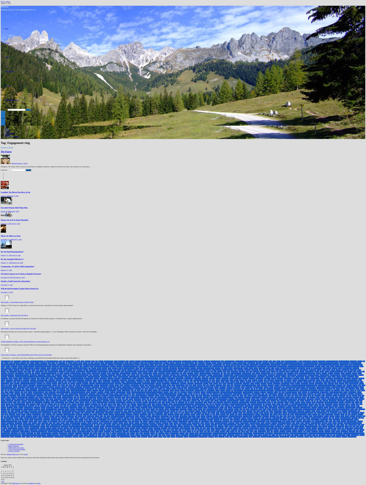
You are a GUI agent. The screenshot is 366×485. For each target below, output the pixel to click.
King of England (262, 402)
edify (344, 385)
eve (143, 389)
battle (37, 370)
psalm (168, 418)
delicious (54, 383)
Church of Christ (167, 377)
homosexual (271, 397)
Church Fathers (144, 377)
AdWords (23, 363)
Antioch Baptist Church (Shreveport (328, 365)
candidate (103, 373)
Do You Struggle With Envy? (12, 259)
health (8, 397)
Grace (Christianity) (141, 395)
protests (132, 418)
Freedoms (257, 392)
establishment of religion (58, 389)
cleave (289, 377)
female (68, 390)
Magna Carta (97, 406)
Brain (215, 371)
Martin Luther (211, 406)
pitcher (218, 414)
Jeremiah (247, 401)
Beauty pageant (68, 370)
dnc (7, 385)
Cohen (10, 378)
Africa (49, 363)
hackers (305, 395)
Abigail (156, 361)
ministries (250, 407)
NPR (254, 411)
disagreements (285, 383)
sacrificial (299, 421)
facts (251, 389)
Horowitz (312, 397)
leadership (33, 404)
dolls (73, 385)
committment (163, 378)
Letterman (133, 404)
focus (2, 392)
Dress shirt (158, 385)
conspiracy (33, 380)
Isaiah (149, 401)
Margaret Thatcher (157, 406)
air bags (70, 363)
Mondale (3, 409)
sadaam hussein (307, 421)
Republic (250, 419)
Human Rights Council (32, 399)
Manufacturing (146, 406)
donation (111, 385)
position (57, 416)
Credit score (8, 382)
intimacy (75, 401)
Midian (205, 407)
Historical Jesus (144, 397)
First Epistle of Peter (293, 390)
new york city (119, 411)
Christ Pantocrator (193, 375)
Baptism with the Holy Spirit (288, 368)
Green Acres (206, 395)
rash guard (354, 418)
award (109, 368)
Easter (224, 385)
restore (330, 419)
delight (60, 383)
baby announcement (149, 368)
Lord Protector (13, 406)
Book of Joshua (71, 371)
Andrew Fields (144, 365)
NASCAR (275, 409)
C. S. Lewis (10, 373)
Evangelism (137, 389)
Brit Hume (263, 371)
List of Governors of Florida (299, 404)
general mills (110, 394)
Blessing (3, 371)
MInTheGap (4, 6)
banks (273, 368)
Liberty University (199, 404)
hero (87, 397)
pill (211, 414)
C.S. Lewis (27, 373)
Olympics (21, 413)
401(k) (78, 361)
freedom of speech (247, 392)
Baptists (308, 368)
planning (257, 414)
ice (116, 399)
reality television (55, 419)
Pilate (202, 414)
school (101, 423)
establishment (33, 389)
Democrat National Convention (104, 383)
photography (159, 414)
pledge (292, 414)
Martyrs (218, 406)
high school (117, 397)
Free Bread (183, 392)
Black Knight (345, 370)
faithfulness (277, 389)
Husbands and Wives (86, 399)
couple (231, 380)
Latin (352, 402)
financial (182, 390)
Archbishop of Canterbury (102, 366)
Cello (285, 373)
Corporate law (178, 380)
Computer (245, 378)
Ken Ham (139, 402)
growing (249, 395)
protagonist (113, 418)
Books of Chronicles (131, 371)
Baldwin (245, 368)
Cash (228, 373)
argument (119, 366)
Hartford (335, 395)
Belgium (110, 370)
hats (350, 395)
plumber (314, 414)
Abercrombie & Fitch (147, 361)
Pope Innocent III (15, 416)
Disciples (297, 383)
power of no (90, 416)
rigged (60, 421)
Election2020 (95, 387)
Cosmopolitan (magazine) (201, 380)
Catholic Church (266, 373)
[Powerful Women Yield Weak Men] (6, 204)
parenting (235, 413)
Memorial (56, 407)
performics (49, 414)
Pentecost (29, 414)
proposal (94, 418)
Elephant (143, 387)
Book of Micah (80, 371)
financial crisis (189, 390)
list (290, 404)
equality (18, 389)
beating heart (54, 370)
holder (168, 397)
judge (66, 402)
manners (139, 406)
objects (313, 411)
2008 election (70, 361)
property (77, 418)
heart (36, 397)
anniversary (209, 365)
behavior (85, 370)
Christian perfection (313, 375)
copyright (171, 380)
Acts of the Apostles (291, 361)
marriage (194, 406)
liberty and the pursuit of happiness (183, 404)
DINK (252, 383)
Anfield (151, 365)
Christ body (183, 375)
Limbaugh (268, 404)
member (43, 407)
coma (38, 378)
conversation (131, 380)
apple (81, 366)
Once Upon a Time (35, 413)
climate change (299, 377)
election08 (51, 387)
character (354, 373)
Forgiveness (52, 392)
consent (3, 380)
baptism (277, 368)
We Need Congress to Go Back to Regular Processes (21, 274)
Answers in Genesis (237, 365)
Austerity (54, 368)
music (204, 409)
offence (323, 411)
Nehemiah (4, 411)
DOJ (66, 385)
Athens (332, 366)
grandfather (150, 395)
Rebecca (75, 419)
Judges (77, 402)
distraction (331, 383)
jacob (176, 401)
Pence (6, 414)
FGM (138, 390)
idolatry (144, 399)
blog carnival (13, 371)
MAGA (86, 406)
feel (58, 390)
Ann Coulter (201, 365)
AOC (350, 365)
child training (104, 375)
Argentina (113, 366)
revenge (30, 421)
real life (26, 419)
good (323, 394)
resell (304, 419)
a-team (116, 361)
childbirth (118, 375)
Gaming (23, 394)
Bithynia (338, 370)
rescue (300, 419)
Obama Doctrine (292, 411)
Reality (31, 419)
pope (8, 416)
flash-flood (337, 390)
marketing (188, 406)
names (248, 409)
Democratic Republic (148, 383)
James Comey (186, 401)
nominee (197, 411)
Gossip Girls (83, 395)
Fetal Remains (126, 390)
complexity (238, 378)
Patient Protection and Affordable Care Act (301, 413)
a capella (100, 361)
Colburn (15, 378)
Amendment (265, 363)
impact (189, 399)
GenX (133, 394)
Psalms (172, 418)
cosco (191, 380)
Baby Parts (165, 368)
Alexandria (136, 363)
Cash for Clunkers (235, 373)
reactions (8, 419)
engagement (248, 387)
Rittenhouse (89, 421)
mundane (190, 409)
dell (69, 383)
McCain (316, 406)
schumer (120, 423)
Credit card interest (352, 380)
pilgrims (207, 414)
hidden (105, 397)
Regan (129, 419)
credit (327, 380)
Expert (216, 389)
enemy (243, 387)
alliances (172, 363)
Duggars (199, 385)
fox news (166, 392)
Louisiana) (43, 406)
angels (156, 365)
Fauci (2, 390)
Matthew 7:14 (282, 406)
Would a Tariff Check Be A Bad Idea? (15, 281)
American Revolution (75, 365)
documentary (32, 385)
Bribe (247, 371)
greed (197, 395)
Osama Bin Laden (126, 413)
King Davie (227, 402)
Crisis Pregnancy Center (37, 382)
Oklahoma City (352, 411)
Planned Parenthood (248, 414)
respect (308, 419)
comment (96, 378)
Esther (67, 389)
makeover (110, 406)
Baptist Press (301, 368)
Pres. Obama (192, 416)
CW (188, 382)
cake (33, 373)
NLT (180, 411)
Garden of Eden (38, 394)
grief (237, 395)
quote (263, 418)
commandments (58, 378)
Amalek (213, 363)
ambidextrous (251, 363)
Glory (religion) (256, 394)
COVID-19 (270, 380)
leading (38, 404)
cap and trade (115, 373)
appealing (76, 366)
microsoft (184, 407)
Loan (319, 404)
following (17, 392)
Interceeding (10, 401)
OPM (82, 413)
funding (345, 392)
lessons (118, 404)
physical (176, 414)
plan (236, 414)
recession (95, 419)
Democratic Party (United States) (132, 383)
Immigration (176, 399)
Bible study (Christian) (192, 370)
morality (67, 409)
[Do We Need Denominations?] (6, 248)
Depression (190, 383)
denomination (166, 383)
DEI (44, 383)
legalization (80, 404)
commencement (88, 378)
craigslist (289, 380)
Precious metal (130, 416)
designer (215, 383)
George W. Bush (140, 394)
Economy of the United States (327, 385)
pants (209, 413)
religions (172, 419)
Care (180, 373)
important (202, 399)
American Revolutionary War (91, 365)
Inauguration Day (240, 399)
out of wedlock (136, 413)
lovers (57, 406)
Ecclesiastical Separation (248, 385)
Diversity (341, 383)
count (213, 380)
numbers (263, 411)
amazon (234, 363)
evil (156, 389)
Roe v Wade (135, 421)
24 (75, 361)
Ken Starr (145, 402)
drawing (141, 385)
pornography (45, 416)
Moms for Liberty (350, 407)
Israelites (164, 401)
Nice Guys (153, 411)
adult (2, 363)
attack (361, 366)
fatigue (362, 389)
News (125, 411)
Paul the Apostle (322, 413)
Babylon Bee (173, 368)
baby (141, 368)
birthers (328, 370)
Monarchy (359, 407)
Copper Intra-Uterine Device (158, 380)
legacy (69, 404)
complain (232, 378)
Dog (59, 385)
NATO (329, 409)
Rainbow (307, 418)
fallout (290, 389)
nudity (258, 411)
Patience (284, 413)
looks (357, 404)
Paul (315, 413)
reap (62, 419)
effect (359, 385)
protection (120, 418)
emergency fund (208, 387)
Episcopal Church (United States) (295, 387)
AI (66, 363)
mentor (106, 407)
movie (143, 409)
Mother (112, 409)
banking (268, 368)
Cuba (90, 382)
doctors (20, 385)
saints (334, 421)
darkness (232, 382)
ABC (127, 361)
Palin (191, 413)
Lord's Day (31, 406)
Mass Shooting (239, 406)
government (104, 395)
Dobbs (10, 385)
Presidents (273, 416)
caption (140, 373)
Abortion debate (187, 361)
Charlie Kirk (33, 375)
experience (211, 389)
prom (59, 418)
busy (354, 371)
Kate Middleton (120, 402)
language (297, 402)
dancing (218, 382)
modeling (314, 407)
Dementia (79, 383)
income (248, 399)
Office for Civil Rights (332, 411)
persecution (59, 414)
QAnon (230, 418)
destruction (230, 383)
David (254, 382)
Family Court (304, 389)
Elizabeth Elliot (154, 387)
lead (12, 404)
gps (130, 395)
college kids (26, 378)
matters (270, 406)
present (198, 416)
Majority (104, 406)
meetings (21, 407)
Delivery (64, 383)
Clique (329, 377)
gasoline (61, 394)
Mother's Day (119, 409)
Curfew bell (160, 382)
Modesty (331, 407)
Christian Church (228, 375)
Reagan (21, 419)
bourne (186, 371)
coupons (241, 380)
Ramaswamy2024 (316, 418)
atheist (328, 366)
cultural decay (106, 382)
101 (12, 361)
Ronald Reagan (183, 421)
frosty (283, 392)
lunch (65, 406)
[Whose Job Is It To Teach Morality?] (6, 216)
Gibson (185, 394)
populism (35, 416)
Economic (264, 385)
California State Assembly (48, 373)
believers (124, 370)
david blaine (259, 382)
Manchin (134, 406)
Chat (52, 375)
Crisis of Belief (24, 382)
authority (65, 368)
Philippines (129, 414)
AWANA (104, 368)
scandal (89, 423)
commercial (117, 378)
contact (64, 380)
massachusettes (248, 406)
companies (212, 378)
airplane (85, 363)
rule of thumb (205, 421)
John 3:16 (325, 401)
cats (272, 373)
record (109, 419)
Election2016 (87, 387)
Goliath (319, 394)
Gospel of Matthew (68, 395)
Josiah (19, 402)
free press (190, 392)
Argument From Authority (130, 366)
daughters (249, 382)
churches (194, 377)
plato (271, 414)
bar (312, 368)
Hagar (309, 395)
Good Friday (329, 394)
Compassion (225, 378)
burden (322, 371)
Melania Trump (28, 407)
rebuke (90, 419)
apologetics (14, 366)
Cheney (64, 375)
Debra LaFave (307, 382)
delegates (48, 383)
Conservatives (18, 380)
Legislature (94, 404)
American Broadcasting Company (329, 363)
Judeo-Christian (59, 402)
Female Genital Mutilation (78, 390)
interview (69, 401)
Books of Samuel (142, 371)
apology (20, 366)
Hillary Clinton (134, 397)
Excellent (174, 389)
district (336, 383)
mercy (127, 407)
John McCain (333, 401)
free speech (196, 392)
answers (228, 365)
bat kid (22, 370)
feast (11, 390)
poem (319, 414)
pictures (198, 414)
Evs (164, 389)
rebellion (81, 419)
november (249, 411)
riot (84, 421)
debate (294, 382)
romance (145, 421)
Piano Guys (187, 414)
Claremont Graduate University (247, 377)
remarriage (179, 419)
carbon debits (175, 373)
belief (114, 370)
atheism (323, 366)
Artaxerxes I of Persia (175, 366)
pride (293, 416)
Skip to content (5, 1)
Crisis (18, 382)
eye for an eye (237, 389)
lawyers (3, 404)
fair (257, 389)
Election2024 (104, 387)
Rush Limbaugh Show (250, 421)
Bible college (158, 370)
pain (179, 413)
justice (94, 402)
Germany (180, 394)
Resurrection (336, 419)
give (210, 394)
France (171, 392)
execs (185, 389)
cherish (69, 375)
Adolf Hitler (353, 361)
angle (163, 365)
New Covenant (32, 411)
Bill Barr (265, 370)
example (168, 389)
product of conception (30, 418)
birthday (318, 370)
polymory (360, 414)
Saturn (58, 423)
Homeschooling (256, 397)
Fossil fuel (94, 392)
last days (341, 402)
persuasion (86, 414)
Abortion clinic (177, 361)
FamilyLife (328, 389)
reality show (46, 419)
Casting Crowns (246, 373)
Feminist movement (110, 390)
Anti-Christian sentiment (295, 365)
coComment (350, 377)
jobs (317, 401)
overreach (166, 413)
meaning (341, 406)
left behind (63, 404)
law (361, 402)
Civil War (226, 377)
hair (313, 395)
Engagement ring (258, 387)
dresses (164, 385)
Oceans (318, 411)
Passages (256, 413)
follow (6, 392)
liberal (153, 404)
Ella (171, 387)
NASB (269, 409)
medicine (3, 407)
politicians (337, 414)
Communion (197, 378)
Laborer (286, 402)
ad (298, 361)
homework (264, 397)
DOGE (63, 385)
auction (49, 368)
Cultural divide (115, 382)
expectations (203, 389)
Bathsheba (28, 370)
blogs (25, 371)
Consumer (58, 380)
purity (208, 418)
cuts (185, 382)
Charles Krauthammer (7, 375)
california (37, 373)
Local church (329, 404)
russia (267, 421)
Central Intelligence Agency (307, 373)
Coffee (357, 377)
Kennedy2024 (152, 402)
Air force (75, 363)
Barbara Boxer (327, 368)
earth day (212, 385)
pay (328, 413)
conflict (302, 378)
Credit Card (332, 380)
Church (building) (123, 377)
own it (172, 413)
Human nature (20, 399)
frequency (263, 392)
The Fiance (6, 151)
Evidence (151, 389)
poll (346, 414)
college (20, 378)
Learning (50, 404)
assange (242, 366)
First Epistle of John (280, 390)
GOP (45, 395)
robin (111, 421)
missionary (288, 407)
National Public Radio (309, 409)
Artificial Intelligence (202, 366)
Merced (117, 407)
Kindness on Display (7, 147)
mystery (236, 409)
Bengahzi (130, 370)
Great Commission (170, 395)
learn (45, 404)
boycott (207, 371)
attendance (8, 368)
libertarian (165, 404)
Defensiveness (5, 383)
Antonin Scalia (344, 365)
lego (99, 404)
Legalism (74, 404)
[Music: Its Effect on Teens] (3, 232)
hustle (94, 399)
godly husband (302, 394)
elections (119, 387)
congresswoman (338, 378)
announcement (217, 365)
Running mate (217, 421)
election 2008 (22, 387)
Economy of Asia (285, 385)
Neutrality (18, 411)
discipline (311, 383)
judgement (71, 402)
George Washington (152, 394)
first (232, 390)
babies (137, 368)
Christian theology (335, 375)
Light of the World (256, 404)
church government (155, 377)
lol (350, 404)
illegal (154, 399)
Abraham (195, 361)
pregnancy (142, 416)
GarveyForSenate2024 (50, 394)
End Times (237, 387)
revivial (45, 421)
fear (8, 390)
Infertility (324, 399)
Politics (342, 414)
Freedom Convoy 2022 (213, 392)
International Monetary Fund (36, 401)
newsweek (131, 411)
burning (326, 371)
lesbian (110, 404)
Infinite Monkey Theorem (335, 399)
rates (359, 418)
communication (188, 378)
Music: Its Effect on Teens (11, 236)
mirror (266, 407)
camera (61, 373)
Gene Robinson (101, 394)
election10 (58, 387)
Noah (186, 411)
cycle (191, 382)
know (275, 402)
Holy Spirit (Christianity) (226, 397)
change (343, 373)
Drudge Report (180, 385)
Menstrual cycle (91, 407)
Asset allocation (262, 366)
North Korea (237, 411)
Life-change (225, 404)
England (266, 387)
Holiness (188, 397)
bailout (226, 368)
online (59, 413)
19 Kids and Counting (37, 361)
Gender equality (83, 394)
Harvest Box (342, 395)
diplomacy (263, 383)
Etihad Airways (89, 389)
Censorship (290, 373)
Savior (67, 423)
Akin (92, 363)
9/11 (96, 361)
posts (75, 416)
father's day (351, 389)
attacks (3, 368)
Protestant (126, 418)
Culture (123, 382)
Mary (222, 406)
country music (224, 380)
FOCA (363, 390)
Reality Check (38, 419)
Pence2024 (12, 414)
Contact (7, 57)
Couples (236, 380)
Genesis (116, 394)
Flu (356, 390)
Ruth (283, 421)
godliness (294, 394)
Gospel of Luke (57, 395)
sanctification (18, 423)
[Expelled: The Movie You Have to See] (5, 188)
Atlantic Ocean (339, 366)
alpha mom (201, 363)
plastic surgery (265, 414)
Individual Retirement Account (288, 399)
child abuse (95, 375)
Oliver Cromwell (12, 413)
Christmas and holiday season (78, 377)
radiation (293, 418)
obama (284, 411)
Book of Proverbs (102, 371)
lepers (105, 404)
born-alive (180, 371)
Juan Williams (38, 402)
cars (221, 373)
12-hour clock (25, 361)
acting (270, 361)
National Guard (297, 409)
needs (356, 409)
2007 (60, 361)
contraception (106, 380)
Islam (156, 401)
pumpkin (203, 418)
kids (186, 402)
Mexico (150, 407)
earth (207, 385)
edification (339, 385)
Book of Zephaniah (114, 371)
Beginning (79, 370)
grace (133, 395)
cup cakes (147, 382)
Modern (326, 407)
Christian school (324, 375)
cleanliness (277, 377)
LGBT (149, 404)
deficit (12, 383)
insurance (361, 399)
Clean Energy (269, 377)
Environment (278, 387)
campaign (67, 373)
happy (323, 395)
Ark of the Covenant (163, 366)
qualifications (237, 418)
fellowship (62, 390)
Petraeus (105, 414)
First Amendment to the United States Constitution (259, 390)
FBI (5, 390)
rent (221, 419)
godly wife (310, 394)
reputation (290, 419)
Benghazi (136, 370)
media (358, 406)
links (282, 404)
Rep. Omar (225, 419)
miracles (261, 407)
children (124, 375)
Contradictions (115, 380)
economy (277, 385)
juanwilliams (47, 402)
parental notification (226, 413)
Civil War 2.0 (233, 377)
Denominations (174, 383)
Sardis (50, 423)
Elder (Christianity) (6, 387)
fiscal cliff (321, 390)
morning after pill (81, 409)
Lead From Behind (19, 404)
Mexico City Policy (159, 407)
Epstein (361, 387)
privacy (347, 416)
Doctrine (25, 385)
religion (152, 419)
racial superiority (277, 418)
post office (63, 416)
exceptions (180, 389)
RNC (98, 421)
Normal (203, 411)
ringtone (80, 421)
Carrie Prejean (215, 373)
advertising (16, 363)
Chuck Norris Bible (106, 377)
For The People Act (38, 392)
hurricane (65, 399)
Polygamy (354, 414)
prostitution (106, 418)
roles (141, 421)
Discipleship (304, 383)
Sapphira (34, 423)
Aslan (238, 366)
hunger (51, 399)
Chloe (138, 375)
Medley (15, 407)
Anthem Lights (254, 365)
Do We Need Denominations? (12, 252)
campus (83, 373)
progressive (54, 418)
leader (27, 404)
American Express (355, 363)
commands (67, 378)
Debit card (300, 382)
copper (148, 380)
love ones (52, 406)
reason (66, 419)
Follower (11, 392)
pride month (298, 416)
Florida (347, 390)
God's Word (287, 394)
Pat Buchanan (278, 413)
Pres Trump (175, 416)
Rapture (337, 418)
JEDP (212, 401)
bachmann (199, 368)
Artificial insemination (189, 366)
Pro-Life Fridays (9, 418)
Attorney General (22, 368)
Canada (88, 373)
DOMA (78, 385)
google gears (40, 395)
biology (293, 370)
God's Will (280, 394)
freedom (203, 392)
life (213, 404)
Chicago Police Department (80, 375)
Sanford (25, 423)
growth (255, 395)
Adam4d (314, 361)
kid (176, 402)
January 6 (194, 401)
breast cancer (234, 371)
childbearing (111, 375)
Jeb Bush (207, 401)
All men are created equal (155, 363)
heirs (74, 397)
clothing (338, 377)
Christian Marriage (281, 375)
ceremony (324, 373)
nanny (260, 409)
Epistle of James (311, 387)
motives (139, 409)
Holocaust (206, 397)
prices (285, 416)
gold (315, 394)
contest (95, 380)
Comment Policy (10, 71)
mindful (230, 407)
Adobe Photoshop (343, 361)
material (265, 406)
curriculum (173, 382)
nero (8, 411)
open (73, 413)
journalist (28, 402)
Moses (108, 409)
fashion (338, 389)
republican (257, 419)
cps (285, 380)
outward (144, 413)
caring (184, 373)
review (36, 421)
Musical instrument (212, 409)
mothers (133, 409)
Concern (273, 378)
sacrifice (293, 421)
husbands (76, 399)
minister (244, 407)
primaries (305, 416)
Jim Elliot (307, 401)
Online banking (66, 413)
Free (178, 392)
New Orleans (81, 411)
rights (76, 421)
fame (293, 389)
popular (23, 416)
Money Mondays (28, 409)
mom (336, 407)
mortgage (95, 409)
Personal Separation (69, 414)
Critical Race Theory (51, 382)
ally (183, 363)
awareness (115, 368)
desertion (205, 383)
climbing (307, 377)
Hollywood (199, 397)
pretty (281, 416)
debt (313, 382)
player (280, 414)
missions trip (296, 407)
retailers (356, 419)
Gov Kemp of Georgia (94, 395)
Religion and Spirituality (162, 419)
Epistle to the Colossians (323, 387)
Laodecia (308, 402)
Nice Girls (147, 411)
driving (169, 385)
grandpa (157, 395)
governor (126, 395)
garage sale (29, 394)
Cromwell (61, 382)
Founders (107, 392)
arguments (141, 366)
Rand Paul (325, 418)
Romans (156, 421)
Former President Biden (63, 392)
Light (248, 404)
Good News (351, 394)
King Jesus (253, 402)
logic (347, 404)
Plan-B (240, 414)
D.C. (194, 382)
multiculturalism (174, 409)
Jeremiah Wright (256, 401)
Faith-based (269, 389)
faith (264, 389)
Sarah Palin (44, 423)
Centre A (318, 373)
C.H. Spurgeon (19, 373)
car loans (168, 373)
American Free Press (22, 365)
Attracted (31, 368)
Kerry (163, 402)
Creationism (311, 380)
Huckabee (8, 399)
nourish (244, 411)
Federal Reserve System (45, 390)
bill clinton (271, 370)
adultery (6, 363)
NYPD (271, 411)
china (128, 375)
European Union (108, 389)
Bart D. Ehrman (347, 368)
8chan (93, 361)
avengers (93, 368)
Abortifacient (163, 361)
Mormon (72, 409)
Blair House (353, 370)
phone (149, 414)
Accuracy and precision (251, 361)
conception (267, 378)
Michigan (178, 407)
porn (39, 416)
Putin (224, 418)
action (274, 361)
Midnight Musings (213, 407)
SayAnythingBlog (75, 423)
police (323, 414)
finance (172, 390)
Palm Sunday (198, 413)
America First (279, 363)
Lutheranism (73, 406)
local (322, 404)
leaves (55, 404)
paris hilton (249, 413)
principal (326, 416)
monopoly (37, 409)
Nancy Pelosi (254, 409)
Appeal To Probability (66, 366)
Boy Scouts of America (198, 371)
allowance (178, 363)
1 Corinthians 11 (6, 361)
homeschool (247, 397)
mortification (102, 409)
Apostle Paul (55, 366)
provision (163, 418)
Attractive (43, 368)
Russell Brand (261, 421)
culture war (140, 382)
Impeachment (195, 399)
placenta (232, 414)
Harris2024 (328, 395)
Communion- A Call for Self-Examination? (17, 266)
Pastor (271, 413)
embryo (178, 387)
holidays (183, 397)
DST (190, 385)
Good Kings (343, 394)
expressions (222, 389)
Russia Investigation (276, 421)
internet (47, 401)
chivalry (133, 375)
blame (359, 370)
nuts (267, 411)
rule (199, 421)
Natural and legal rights (343, 409)
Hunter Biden (58, 399)
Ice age (119, 399)
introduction (106, 401)
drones (173, 385)
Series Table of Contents (12, 100)
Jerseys (268, 401)
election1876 (78, 387)
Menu (3, 118)
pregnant (148, 416)
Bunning (316, 371)
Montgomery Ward (51, 409)
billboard (285, 370)
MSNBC (161, 409)
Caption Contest (147, 373)
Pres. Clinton (183, 416)
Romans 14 (162, 421)
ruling (211, 421)
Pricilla (289, 416)
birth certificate (303, 370)
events (146, 389)
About (6, 28)
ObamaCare (300, 411)
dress (146, 385)
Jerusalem (273, 401)
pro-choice (359, 416)
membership (49, 407)
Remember (186, 419)
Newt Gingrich (138, 411)
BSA (277, 371)
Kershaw (168, 402)
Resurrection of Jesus (347, 419)
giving (221, 394)
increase (253, 399)
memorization (73, 407)
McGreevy (335, 406)
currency (166, 382)
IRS (143, 401)
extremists (229, 389)
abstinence (207, 361)
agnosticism (61, 363)
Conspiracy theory (42, 380)
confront (307, 378)
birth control (312, 370)
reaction (3, 419)
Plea (288, 414)
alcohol (126, 363)
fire (205, 390)
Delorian (72, 383)
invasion (112, 401)
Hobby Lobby (161, 397)
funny (8, 394)
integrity (3, 401)
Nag (244, 409)
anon (223, 365)
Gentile (128, 394)
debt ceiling (318, 382)
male (114, 406)
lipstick (286, 404)
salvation (343, 421)
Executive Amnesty (193, 389)
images (170, 399)
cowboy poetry (279, 380)
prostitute (100, 418)
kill (189, 402)
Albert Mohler (109, 363)
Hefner (54, 397)
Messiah (137, 407)
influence (351, 399)
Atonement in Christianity (352, 366)
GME (263, 394)
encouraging (230, 387)
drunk (187, 385)
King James (234, 402)
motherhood (127, 409)
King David (219, 402)
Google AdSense (31, 395)
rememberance (194, 419)
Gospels (76, 395)
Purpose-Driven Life (216, 418)
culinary (94, 382)
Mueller (166, 409)
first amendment (238, 390)
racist (288, 418)
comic (47, 378)
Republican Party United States (269, 419)
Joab (312, 401)
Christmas (66, 377)
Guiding (274, 395)
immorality (183, 399)
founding (112, 392)
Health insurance (23, 397)
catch (253, 373)
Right (64, 421)
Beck (74, 370)
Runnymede (226, 421)
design (211, 383)
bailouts (230, 368)
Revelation (25, 421)
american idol (52, 365)
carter (225, 373)
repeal (231, 419)
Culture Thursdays (131, 382)
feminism (101, 390)
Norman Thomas (211, 411)
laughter (357, 402)
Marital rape (167, 406)
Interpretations (54, 401)
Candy (109, 373)
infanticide (317, 399)
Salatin (338, 421)
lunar (61, 406)
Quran (267, 418)
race (270, 418)
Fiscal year (327, 390)
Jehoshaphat (223, 401)
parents (240, 413)
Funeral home (352, 392)
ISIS (153, 401)
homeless (240, 397)
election (15, 387)
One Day (54, 413)
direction (269, 383)
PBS (349, 413)
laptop (313, 402)
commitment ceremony (151, 378)
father (346, 389)
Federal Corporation (19, 390)
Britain (268, 371)
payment (345, 413)
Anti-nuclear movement (310, 365)
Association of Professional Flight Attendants (300, 366)
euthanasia (116, 389)
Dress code (151, 385)
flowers (352, 390)
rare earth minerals (345, 418)
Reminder (210, 419)
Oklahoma (344, 411)
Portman (52, 416)
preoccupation (164, 416)
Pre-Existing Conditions (118, 416)
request (296, 419)
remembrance (203, 419)
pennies (23, 414)
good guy (336, 394)
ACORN (265, 361)
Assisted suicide (272, 366)
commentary (103, 378)
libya (207, 404)
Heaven (40, 397)
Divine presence (354, 383)
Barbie (340, 368)
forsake (88, 392)
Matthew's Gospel (302, 406)
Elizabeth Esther (164, 387)
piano (181, 414)
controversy (123, 380)
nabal (240, 409)
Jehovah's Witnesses (233, 401)
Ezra (242, 389)
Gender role (92, 394)
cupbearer (153, 382)
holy (210, 397)
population (29, 416)
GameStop (17, 394)
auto (89, 368)
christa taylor (203, 375)
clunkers (343, 377)
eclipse (258, 385)
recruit (113, 419)
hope (307, 397)
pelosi (2, 414)
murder (195, 409)
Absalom (200, 361)
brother (273, 371)
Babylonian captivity (183, 368)
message (132, 407)
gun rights (280, 395)
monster (43, 409)
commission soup (126, 378)
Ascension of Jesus (217, 366)
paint (182, 413)
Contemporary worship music (76, 380)
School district (107, 423)
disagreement (277, 383)
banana (256, 368)
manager (128, 406)
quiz (259, 418)
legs (102, 404)
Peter (91, 414)
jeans (202, 401)
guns (285, 395)
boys (211, 371)
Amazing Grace (227, 363)
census (296, 373)
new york (112, 411)
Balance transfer (238, 368)
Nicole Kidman (162, 411)
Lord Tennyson (22, 406)
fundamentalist (324, 392)
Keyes (173, 402)
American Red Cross (63, 365)
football (30, 392)
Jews (298, 401)
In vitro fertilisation (222, 399)
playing (284, 414)
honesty (287, 397)
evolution (160, 389)
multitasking (183, 409)
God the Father (272, 394)
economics (270, 385)
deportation (183, 383)
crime (14, 382)
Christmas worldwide (93, 377)
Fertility (119, 390)
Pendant (18, 414)
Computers (251, 378)
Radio (303, 418)
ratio (362, 418)
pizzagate (223, 414)
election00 (38, 387)
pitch (213, 414)
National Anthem (287, 409)
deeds (361, 382)
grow (245, 395)
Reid (132, 419)
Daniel (223, 382)
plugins (309, 414)
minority (256, 407)
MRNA (152, 409)
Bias (140, 370)
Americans (104, 365)
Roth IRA (191, 421)
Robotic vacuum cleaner (120, 421)
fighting (149, 390)
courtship (254, 380)
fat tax (342, 389)
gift (194, 394)
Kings (269, 402)
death (281, 382)
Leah (42, 404)
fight (145, 390)
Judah (53, 402)
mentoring (112, 407)
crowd (70, 382)
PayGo (340, 413)
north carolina (220, 411)
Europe (100, 389)
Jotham (23, 402)
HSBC (362, 397)
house (336, 397)
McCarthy (322, 406)
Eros (23, 389)
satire (54, 423)
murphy (200, 409)
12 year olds (17, 361)
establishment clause (44, 389)
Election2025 (112, 387)
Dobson (15, 385)
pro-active (353, 416)
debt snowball (327, 382)
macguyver (80, 406)
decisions (339, 382)
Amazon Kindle (242, 363)
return (19, 421)
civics (207, 377)
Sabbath (288, 421)
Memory (80, 407)
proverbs (137, 418)
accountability (239, 361)
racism (284, 418)
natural (333, 409)
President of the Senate (235, 416)
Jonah (360, 401)
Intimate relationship (84, 401)
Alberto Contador (118, 363)
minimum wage (237, 407)
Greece (193, 395)
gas (58, 394)
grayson (162, 395)
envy (283, 387)
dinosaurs (257, 383)
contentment (88, 380)
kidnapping (181, 402)
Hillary (128, 397)
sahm (330, 421)
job (315, 401)
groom (242, 395)
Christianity (11, 377)
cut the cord (180, 382)
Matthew (275, 406)
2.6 (45, 361)
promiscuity (64, 418)
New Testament (90, 411)
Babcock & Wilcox (129, 368)
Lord (6, 406)
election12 (64, 387)
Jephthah (242, 401)
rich (48, 421)
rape (333, 418)
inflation (345, 399)
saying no (84, 423)
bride (250, 371)
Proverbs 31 (144, 418)
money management (17, 409)
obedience (308, 411)
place (227, 414)
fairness (260, 389)
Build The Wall (294, 371)
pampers (204, 413)
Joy (33, 402)
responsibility (324, 419)
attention (14, 368)
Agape (53, 363)
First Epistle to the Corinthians (308, 390)
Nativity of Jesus (322, 409)
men (84, 407)
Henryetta (82, 397)
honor (292, 397)
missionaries (281, 407)
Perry (54, 414)
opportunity (87, 413)
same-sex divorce (351, 421)
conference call (288, 378)
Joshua (15, 402)
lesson (114, 404)
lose (36, 406)
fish (332, 390)
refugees (124, 419)
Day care (266, 382)
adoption (360, 361)
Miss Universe (273, 407)
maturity (310, 406)
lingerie (278, 404)
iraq (133, 401)
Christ (178, 375)
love (48, 406)
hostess (332, 397)
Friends (276, 392)
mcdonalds (328, 406)
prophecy (83, 418)
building (302, 371)
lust (68, 406)
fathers (358, 389)
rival (94, 421)
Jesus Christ (283, 401)
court (245, 380)
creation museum (302, 380)
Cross (66, 382)
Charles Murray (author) (21, 375)
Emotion (216, 387)
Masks (233, 406)
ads (364, 361)
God (266, 394)
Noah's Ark (191, 411)
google (23, 395)
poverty (80, 416)
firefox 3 (222, 390)
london (353, 404)
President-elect (257, 416)
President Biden (223, 416)
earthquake (219, 385)
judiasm (82, 402)
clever (293, 377)
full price (304, 392)
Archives (7, 43)
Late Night (347, 402)
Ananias (137, 365)
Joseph (10, 402)
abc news (132, 361)
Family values (321, 389)
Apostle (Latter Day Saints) (43, 366)
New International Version (46, 411)
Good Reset (12, 395)
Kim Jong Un (199, 402)
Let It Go (124, 404)
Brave (224, 371)
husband (70, 399)
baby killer (158, 368)
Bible (144, 370)
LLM (316, 404)
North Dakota (229, 411)
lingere (274, 404)
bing (289, 370)
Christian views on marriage (349, 375)
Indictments (263, 399)
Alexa (131, 363)
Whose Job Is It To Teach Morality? (15, 220)
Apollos (8, 366)
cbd (275, 373)
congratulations (314, 378)
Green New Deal (216, 395)
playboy (275, 414)
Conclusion (279, 378)
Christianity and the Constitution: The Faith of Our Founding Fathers (35, 377)
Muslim (221, 409)
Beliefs (119, 370)
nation (280, 409)
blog (7, 371)
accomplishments (229, 361)
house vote (342, 397)
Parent (218, 413)
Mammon (119, 406)
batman (33, 370)
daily (198, 382)
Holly (193, 397)
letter (128, 404)
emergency (184, 387)
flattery (343, 390)
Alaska (102, 363)
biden (235, 370)
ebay (232, 385)
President (215, 416)
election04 (45, 387)
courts (249, 380)
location (335, 404)
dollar (70, 385)
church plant (187, 377)
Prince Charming (318, 416)
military (221, 407)
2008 (63, 361)
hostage (327, 397)
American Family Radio (8, 365)
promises (71, 418)
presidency (209, 416)
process (16, 418)
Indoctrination (302, 399)
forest (46, 392)
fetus (132, 390)
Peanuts (362, 413)
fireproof (228, 390)
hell (78, 397)
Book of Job (62, 371)
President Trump (248, 416)
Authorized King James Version (78, 368)
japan (199, 401)
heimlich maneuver (67, 397)
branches (219, 371)
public (177, 418)
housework (355, 397)
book (45, 371)
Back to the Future (208, 368)
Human (13, 399)
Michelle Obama (170, 407)
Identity (131, 399)
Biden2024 (247, 370)
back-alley (218, 368)
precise (137, 416)
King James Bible (244, 402)
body (33, 371)
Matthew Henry (292, 406)
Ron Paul (175, 421)
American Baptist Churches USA (294, 363)
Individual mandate (272, 399)
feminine (89, 390)
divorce (3, 385)
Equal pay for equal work (8, 389)
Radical (298, 418)
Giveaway (215, 394)
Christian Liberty (262, 375)
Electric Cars (136, 387)
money (8, 409)
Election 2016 (30, 387)
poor (2, 416)
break (228, 371)
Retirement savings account (9, 421)
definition (17, 383)
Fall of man (284, 389)
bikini (260, 370)
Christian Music (292, 375)
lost (38, 406)
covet (265, 380)
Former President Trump (78, 392)
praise (101, 416)
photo (153, 414)
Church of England (178, 377)
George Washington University (167, 394)
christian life (271, 375)
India (257, 399)
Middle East (199, 407)
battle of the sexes (45, 370)
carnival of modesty (205, 373)
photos (165, 414)
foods (25, 392)
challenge (330, 373)
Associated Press (282, 366)
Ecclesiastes (237, 385)
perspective (79, 414)
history (152, 397)
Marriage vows (202, 406)
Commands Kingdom (77, 378)
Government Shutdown (116, 395)
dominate (96, 385)
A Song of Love (108, 361)
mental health (100, 407)
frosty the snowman (291, 392)
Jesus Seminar (292, 401)
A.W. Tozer (121, 361)
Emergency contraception (195, 387)
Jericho (263, 401)
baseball (10, 370)
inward (124, 401)
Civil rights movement (216, 377)
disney (325, 383)
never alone (24, 411)
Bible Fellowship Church (170, 370)
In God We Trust (211, 399)
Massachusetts (258, 406)
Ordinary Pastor (100, 413)
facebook (247, 389)
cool (144, 380)
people (43, 414)
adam (300, 361)
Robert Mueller (104, 421)
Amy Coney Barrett (129, 365)
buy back (359, 371)
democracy (85, 383)
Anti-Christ (284, 365)
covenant (260, 380)
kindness (210, 402)
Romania (151, 421)
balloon (251, 368)
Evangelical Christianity (127, 389)
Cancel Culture (95, 373)
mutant (226, 409)
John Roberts (341, 401)
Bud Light (282, 371)
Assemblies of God (251, 366)
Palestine (187, 413)
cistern (203, 377)
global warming (237, 394)
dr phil (121, 385)
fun (309, 392)
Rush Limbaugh (238, 421)
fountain (128, 392)
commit (134, 378)
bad (222, 368)
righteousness (70, 421)
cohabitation (4, 378)
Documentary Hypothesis (44, 385)
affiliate (32, 363)
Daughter (242, 382)
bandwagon (261, 368)
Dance (213, 382)
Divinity (361, 383)
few (135, 390)
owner (176, 413)
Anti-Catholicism (275, 365)
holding (173, 397)
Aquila (91, 366)
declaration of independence (351, 382)
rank (330, 418)
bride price (256, 371)
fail (255, 389)
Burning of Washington (336, 371)
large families (320, 402)
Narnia (264, 409)
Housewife (349, 397)
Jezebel (302, 401)
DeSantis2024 (198, 383)
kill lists (192, 402)
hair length (317, 395)
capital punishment (125, 373)
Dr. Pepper (127, 385)
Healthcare (31, 397)
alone (196, 363)
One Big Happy (46, 413)
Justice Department (102, 402)
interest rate (17, 401)
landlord (291, 402)
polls (349, 414)
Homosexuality (280, 397)
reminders (216, 419)
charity (360, 373)
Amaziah (219, 363)
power (85, 416)
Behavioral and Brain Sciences (98, 370)
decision (333, 382)
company (218, 378)
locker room (341, 404)
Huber (3, 399)
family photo (312, 389)
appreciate (86, 366)
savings (62, 423)
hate (347, 395)
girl (199, 394)
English (271, 387)
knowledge (280, 402)
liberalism (159, 404)
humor (47, 399)
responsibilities (315, 419)
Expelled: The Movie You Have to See (15, 192)
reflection (118, 419)
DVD (204, 385)
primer (311, 416)
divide (346, 383)
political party (329, 414)
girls (208, 394)
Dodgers (54, 385)
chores (146, 375)
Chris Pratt (173, 375)
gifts (196, 394)
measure (353, 406)
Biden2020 (240, 370)
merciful (122, 407)
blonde (29, 371)
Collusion (33, 378)
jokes (357, 401)
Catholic (257, 373)
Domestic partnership (87, 385)
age (57, 363)
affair (27, 363)
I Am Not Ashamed (102, 399)
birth (297, 370)
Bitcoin (333, 370)
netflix (12, 411)
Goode (19, 395)
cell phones (279, 373)
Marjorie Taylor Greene (178, 406)
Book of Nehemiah (91, 371)
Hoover (303, 397)
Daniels (227, 382)
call (58, 373)
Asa (210, 366)
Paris (244, 413)
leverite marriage (142, 404)
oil (340, 411)
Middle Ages (191, 407)
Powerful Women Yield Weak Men (14, 208)
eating (228, 385)
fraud (175, 392)
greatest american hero (183, 395)
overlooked (150, 413)
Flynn (359, 390)
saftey (327, 421)
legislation (88, 404)
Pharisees (111, 414)
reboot (86, 419)
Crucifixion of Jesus (82, 382)
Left (58, 404)
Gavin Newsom (73, 394)
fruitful (299, 392)
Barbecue (335, 368)
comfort (42, 378)
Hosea (318, 397)
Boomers (151, 371)
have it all (354, 395)
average (99, 368)
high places (110, 397)
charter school (41, 375)
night (168, 411)
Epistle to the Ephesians (338, 387)
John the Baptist (350, 401)
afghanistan (43, 363)
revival (40, 421)
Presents (203, 416)
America (272, 363)
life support (217, 404)
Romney (169, 421)
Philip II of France (120, 414)
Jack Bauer (171, 401)
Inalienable (231, 399)
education (349, 385)
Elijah (147, 387)
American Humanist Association (38, 365)
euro (96, 389)
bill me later (278, 370)
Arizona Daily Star (150, 366)
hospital (322, 397)
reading (17, 419)
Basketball (16, 370)
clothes (334, 377)
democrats (158, 383)
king (214, 402)
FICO (142, 390)
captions (154, 373)
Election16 (71, 387)
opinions (77, 413)
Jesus (278, 401)
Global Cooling (228, 394)
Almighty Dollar (189, 363)
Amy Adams (118, 365)
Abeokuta (138, 361)
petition (95, 414)
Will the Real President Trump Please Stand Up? (20, 289)
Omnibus (27, 413)
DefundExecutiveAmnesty (28, 383)
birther (324, 370)
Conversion (138, 380)
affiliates (37, 363)
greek (200, 395)
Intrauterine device (96, 401)
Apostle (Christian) (28, 366)
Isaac (145, 401)
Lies (210, 404)
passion (261, 413)
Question (249, 418)
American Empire (344, 363)
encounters (222, 387)
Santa (29, 423)
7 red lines (88, 361)
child (90, 375)
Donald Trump (104, 385)
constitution (51, 380)
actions (278, 361)
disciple (292, 383)
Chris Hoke (165, 375)
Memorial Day (64, 407)
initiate (356, 399)
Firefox (217, 390)
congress (322, 378)
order (93, 413)
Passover (266, 413)
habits (300, 395)
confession (296, 378)
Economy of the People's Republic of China (304, 385)
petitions (100, 414)
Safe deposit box (320, 421)
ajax (89, 363)
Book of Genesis (53, 371)
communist (205, 378)
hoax (155, 397)
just (91, 402)
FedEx (54, 390)
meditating (10, 407)
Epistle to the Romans (352, 387)
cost (210, 380)
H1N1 (296, 395)
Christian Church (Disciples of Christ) (245, 375)
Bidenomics (254, 370)
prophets (88, 418)
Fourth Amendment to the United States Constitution (147, 392)
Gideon (190, 394)
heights (59, 397)
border (156, 371)
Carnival (196, 373)
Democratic (118, 383)
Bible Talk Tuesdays (205, 370)
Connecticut (347, 378)
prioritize (337, 416)
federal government (31, 390)
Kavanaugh (129, 402)
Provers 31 (151, 418)
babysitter (193, 368)
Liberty (170, 404)
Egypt (363, 385)
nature (352, 409)
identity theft (137, 399)
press (277, 416)
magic (91, 406)
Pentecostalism (36, 414)
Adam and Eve (307, 361)
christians (59, 377)
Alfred (142, 363)
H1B (292, 395)
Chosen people (157, 375)
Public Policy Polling (185, 418)
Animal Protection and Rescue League (177, 365)
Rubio (196, 421)
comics (51, 378)
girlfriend (203, 394)
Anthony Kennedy (264, 365)
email (174, 387)
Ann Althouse (193, 365)
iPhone (129, 401)
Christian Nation (302, 375)
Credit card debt (341, 380)
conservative (9, 380)
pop (5, 416)
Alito (145, 363)
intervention (62, 401)
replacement (244, 419)
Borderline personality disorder (167, 371)
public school (196, 418)
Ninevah (172, 411)
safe (313, 421)
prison (342, 416)
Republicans (283, 419)
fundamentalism (315, 392)
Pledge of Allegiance (301, 414)
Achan (260, 361)
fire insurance (211, 390)
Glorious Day (247, 394)
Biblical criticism (217, 370)
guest (270, 395)
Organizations (109, 413)
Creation (294, 380)
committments (171, 378)
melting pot (37, 407)
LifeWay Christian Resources (238, 404)
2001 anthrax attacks (52, 361)
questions (255, 418)
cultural (100, 382)
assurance (318, 366)
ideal (123, 399)
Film (159, 390)
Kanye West (112, 402)
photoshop (171, 414)
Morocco (89, 409)
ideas (126, 399)
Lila (263, 404)
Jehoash (216, 401)
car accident (161, 373)
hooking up (297, 397)
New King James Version (69, 411)
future (12, 394)
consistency (25, 380)
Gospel (50, 395)
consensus (361, 378)
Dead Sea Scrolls (275, 382)
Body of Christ (39, 371)
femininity (95, 390)
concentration (259, 378)
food (22, 392)
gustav (289, 395)
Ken (134, 402)
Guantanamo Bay (263, 395)
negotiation (361, 409)
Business (350, 371)
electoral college (127, 387)
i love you (112, 399)
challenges (337, 373)
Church (115, 377)
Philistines (136, 414)
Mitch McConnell (305, 407)
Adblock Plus (321, 361)
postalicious (70, 416)
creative (318, 380)
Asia (235, 366)
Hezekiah (99, 397)
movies (148, 409)
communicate (180, 378)
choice (142, 375)
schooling (115, 423)
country (217, 380)
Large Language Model (331, 402)
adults (11, 363)
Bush (345, 371)
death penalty (288, 382)
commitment (140, 378)
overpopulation (158, 413)
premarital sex (156, 416)
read (13, 419)
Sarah (39, 423)
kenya (159, 402)
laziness (8, 404)
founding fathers (121, 392)
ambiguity (259, 363)
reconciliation (103, 419)
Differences (246, 383)
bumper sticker (309, 371)
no (183, 411)
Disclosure (8, 86)
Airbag (80, 363)
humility (42, 399)
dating (237, 382)
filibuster (155, 390)
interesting (24, 401)
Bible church (150, 370)
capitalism (134, 373)
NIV (177, 411)
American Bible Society (311, 363)
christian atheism (218, 375)
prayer (108, 416)
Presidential (265, 416)
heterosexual (92, 397)
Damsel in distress (205, 382)
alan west (97, 363)
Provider (157, 418)
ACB (222, 361)
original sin (117, 413)
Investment (118, 401)
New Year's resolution (102, 411)
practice (97, 416)
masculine (227, 406)
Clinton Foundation (321, 377)
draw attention (134, 385)
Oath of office (278, 411)
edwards (355, 385)
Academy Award (215, 361)
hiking (123, 397)
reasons (70, 419)
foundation (100, 392)
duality (194, 385)
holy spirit (215, 397)
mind (225, 407)
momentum (341, 407)
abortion (169, 361)
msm (156, 409)
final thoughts (165, 390)
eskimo (27, 389)
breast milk (242, 371)
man (124, 406)
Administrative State (332, 361)
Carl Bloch (190, 373)
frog (280, 392)
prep (170, 416)
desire (220, 383)
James (180, 401)
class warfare (261, 377)
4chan (82, 361)
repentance (237, 419)
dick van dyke (238, 383)
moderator (320, 407)
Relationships (146, 419)
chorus (150, 375)
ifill (151, 399)
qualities (243, 418)
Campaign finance (75, 373)
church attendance (134, 377)
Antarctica (246, 365)
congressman (329, 378)
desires (224, 383)
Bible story (181, 370)
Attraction (37, 368)
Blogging (20, 371)
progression (46, 418)
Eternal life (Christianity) (77, 389)
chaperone (348, 373)
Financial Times (199, 390)
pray (105, 416)
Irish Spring (137, 401)
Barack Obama (317, 368)
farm (333, 389)
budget (287, 371)
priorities (331, 416)
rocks (129, 421)
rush (231, 421)
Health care (13, 397)
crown (74, 382)
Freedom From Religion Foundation (231, 392)
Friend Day (269, 392)
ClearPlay (284, 377)
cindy (199, 377)
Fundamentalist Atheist (336, 392)
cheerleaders (58, 375)
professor (40, 418)
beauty (61, 370)
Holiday (177, 397)
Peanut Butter (355, 413)
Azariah (120, 368)
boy (189, 371)
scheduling (95, 423)
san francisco (10, 423)
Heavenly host (47, 397)
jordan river (4, 402)
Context (99, 380)
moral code (61, 409)
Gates (66, 394)
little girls (311, 404)
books (122, 371)
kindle (205, 402)
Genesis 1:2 (122, 394)
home (235, 397)
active (283, 361)
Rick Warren (54, 421)
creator (323, 380)
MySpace (231, 409)
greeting (233, 395)
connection (354, 378)
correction (186, 380)
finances (177, 390)
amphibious (111, 365)
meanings (347, 406)
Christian (210, 375)
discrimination (319, 383)
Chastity (48, 375)
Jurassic (87, 402)
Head (359, 395)
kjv (272, 402)
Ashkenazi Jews (228, 366)
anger (160, 365)
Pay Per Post (333, 413)
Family (298, 389)
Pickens (193, 414)
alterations (208, 363)
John (320, 401)
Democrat (92, 383)
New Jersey (57, 411)
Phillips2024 (143, 414)
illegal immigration (161, 399)
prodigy (21, 418)
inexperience (310, 399)
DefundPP (39, 383)
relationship (137, 419)
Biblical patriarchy (227, 370)
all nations (166, 363)
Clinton (312, 377)
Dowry (117, 385)
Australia (60, 368)
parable (213, 413)
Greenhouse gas (226, 395)
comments (110, 378)
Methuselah (144, 407)
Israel (160, 401)
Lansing (303, 402)
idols (147, 399)
